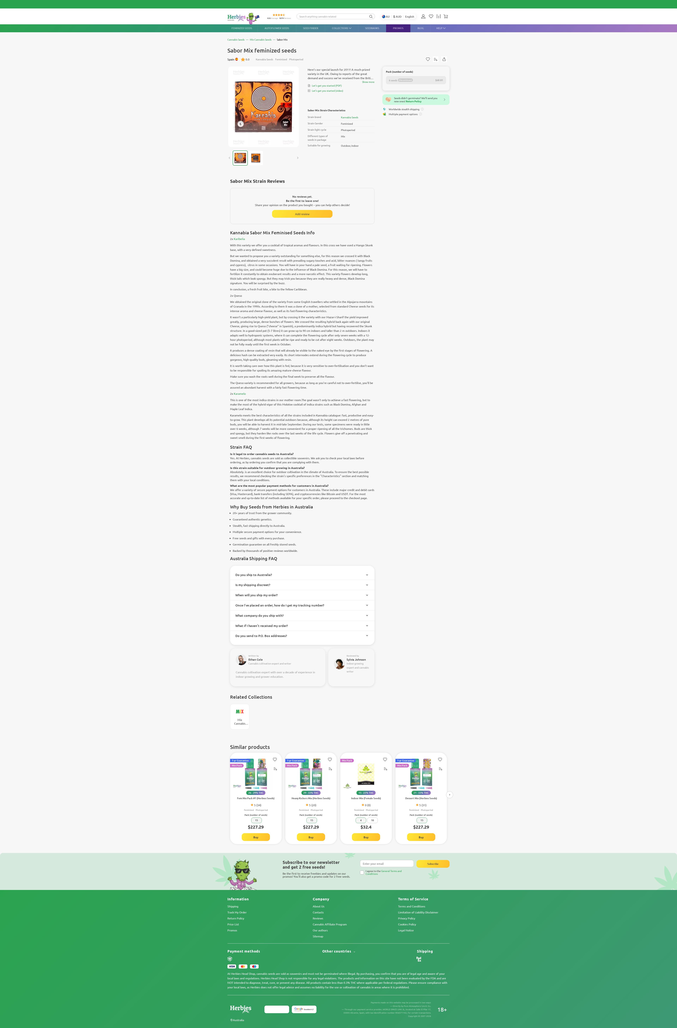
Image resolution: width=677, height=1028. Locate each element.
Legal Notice (406, 930)
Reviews (318, 918)
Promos (232, 930)
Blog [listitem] (420, 28)
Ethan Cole (255, 659)
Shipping (232, 906)
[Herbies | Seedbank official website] (244, 18)
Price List (233, 924)
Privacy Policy (406, 918)
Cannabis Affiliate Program (330, 924)
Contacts (318, 912)
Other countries (337, 951)
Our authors (320, 930)
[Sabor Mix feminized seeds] (263, 106)
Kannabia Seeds (349, 117)
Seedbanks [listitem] (372, 28)
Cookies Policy (407, 924)
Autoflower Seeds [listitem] (277, 28)
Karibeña (239, 238)
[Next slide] (297, 158)
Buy (255, 837)
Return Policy (235, 918)
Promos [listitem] (398, 28)
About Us (318, 906)
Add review (302, 214)
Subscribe (432, 863)
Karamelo (240, 393)
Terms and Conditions (411, 906)
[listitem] (424, 16)
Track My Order (237, 912)
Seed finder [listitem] (310, 28)
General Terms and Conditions (384, 872)
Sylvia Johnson (356, 659)
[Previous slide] (229, 158)
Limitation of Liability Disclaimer (418, 912)
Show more (368, 81)
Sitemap (318, 936)
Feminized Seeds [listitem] (241, 28)
